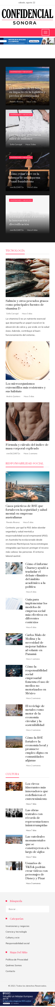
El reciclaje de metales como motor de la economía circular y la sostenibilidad (34, 715)
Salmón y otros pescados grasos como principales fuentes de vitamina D (27, 304)
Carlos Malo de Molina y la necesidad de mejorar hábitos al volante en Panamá (36, 644)
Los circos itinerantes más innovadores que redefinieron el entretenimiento (36, 791)
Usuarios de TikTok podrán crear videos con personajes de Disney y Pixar (36, 870)
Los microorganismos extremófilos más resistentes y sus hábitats (26, 387)
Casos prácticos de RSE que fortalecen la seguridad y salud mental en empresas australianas (26, 511)
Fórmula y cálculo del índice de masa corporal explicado (27, 447)
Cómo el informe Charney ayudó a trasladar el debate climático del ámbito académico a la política (36, 575)
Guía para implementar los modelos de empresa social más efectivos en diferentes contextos (36, 611)
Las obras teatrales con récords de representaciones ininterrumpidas (37, 817)
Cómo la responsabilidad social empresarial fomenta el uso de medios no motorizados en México (37, 680)
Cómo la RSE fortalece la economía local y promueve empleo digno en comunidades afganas (36, 749)
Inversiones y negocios (21, 72)
